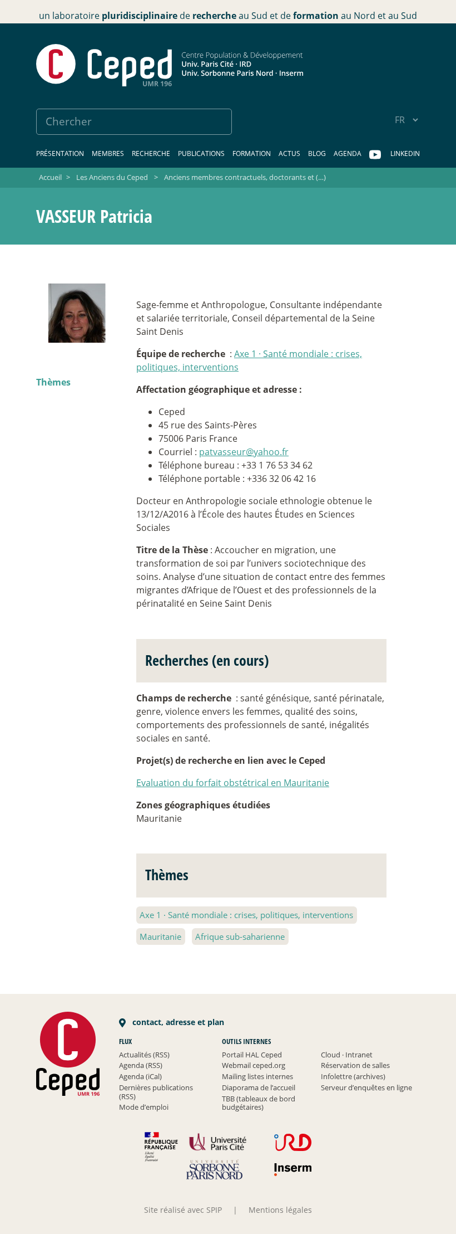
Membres (108, 153)
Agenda (347, 153)
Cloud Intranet (347, 1055)
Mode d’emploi (143, 1107)
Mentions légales (280, 1209)
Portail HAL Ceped (252, 1055)
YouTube (376, 155)
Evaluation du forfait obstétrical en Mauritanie (232, 783)
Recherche (151, 153)
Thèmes (53, 382)
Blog (317, 153)
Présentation (60, 153)
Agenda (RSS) (140, 1065)
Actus (289, 153)
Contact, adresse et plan (177, 1022)
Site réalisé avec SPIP (183, 1209)
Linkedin (405, 153)
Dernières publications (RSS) (156, 1091)
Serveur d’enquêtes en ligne (366, 1087)
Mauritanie (160, 936)
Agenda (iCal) (140, 1076)
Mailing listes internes (257, 1076)
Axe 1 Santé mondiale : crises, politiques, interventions (246, 914)
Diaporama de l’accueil (258, 1087)
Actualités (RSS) (144, 1055)
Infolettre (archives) (353, 1076)
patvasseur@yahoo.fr (244, 452)
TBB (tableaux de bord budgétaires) (258, 1103)
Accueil (50, 177)
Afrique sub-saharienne (240, 936)
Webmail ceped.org (253, 1065)
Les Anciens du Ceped (112, 177)
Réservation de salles (355, 1065)
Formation (251, 153)
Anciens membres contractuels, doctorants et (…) (245, 177)
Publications (201, 153)
